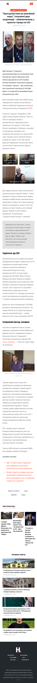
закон (26, 491)
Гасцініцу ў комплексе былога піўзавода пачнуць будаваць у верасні (16, 591)
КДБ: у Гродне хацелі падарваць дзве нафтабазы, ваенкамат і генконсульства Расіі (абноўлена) (19, 466)
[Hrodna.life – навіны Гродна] (7, 3)
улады (23, 495)
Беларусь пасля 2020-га (18, 10)
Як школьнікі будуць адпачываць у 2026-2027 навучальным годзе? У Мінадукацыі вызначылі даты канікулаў (17, 611)
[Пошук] (25, 3)
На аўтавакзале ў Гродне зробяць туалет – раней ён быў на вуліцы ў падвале (17, 571)
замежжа (14, 495)
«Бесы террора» (8, 342)
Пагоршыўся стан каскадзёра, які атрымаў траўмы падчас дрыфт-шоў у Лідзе (17, 631)
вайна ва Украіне (14, 491)
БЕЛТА (30, 108)
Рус (31, 4)
